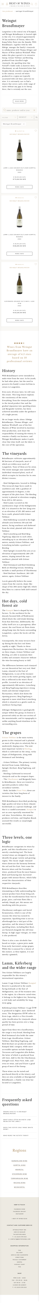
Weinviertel (19, 1187)
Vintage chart (19, 1264)
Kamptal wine (19, 1165)
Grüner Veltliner (9, 738)
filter (5, 117)
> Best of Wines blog (19, 1218)
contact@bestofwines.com (20, 1239)
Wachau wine (19, 1182)
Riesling (27, 749)
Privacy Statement (19, 1259)
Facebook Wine (19, 1209)
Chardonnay (13, 779)
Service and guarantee (19, 1255)
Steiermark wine (19, 1174)
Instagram (19, 1214)
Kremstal (19, 1169)
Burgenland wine (19, 1161)
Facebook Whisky (19, 1211)
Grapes (19, 1262)
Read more (19, 101)
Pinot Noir (21, 791)
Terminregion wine (19, 1178)
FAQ (19, 1250)
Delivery (19, 1252)
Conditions (19, 1257)
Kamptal (9, 610)
